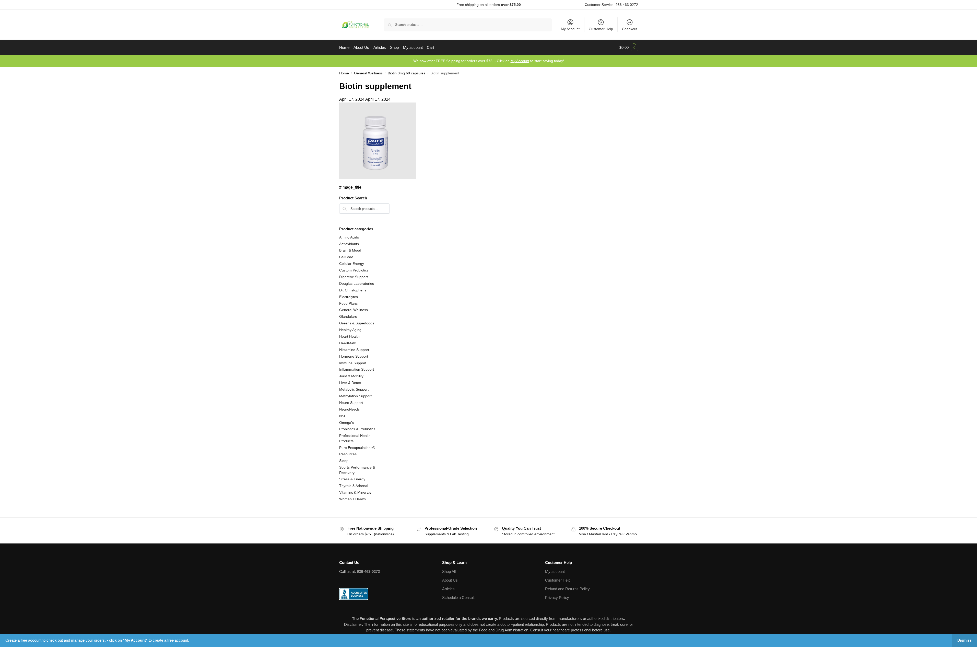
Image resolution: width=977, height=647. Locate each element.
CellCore (346, 257)
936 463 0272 (627, 5)
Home (344, 73)
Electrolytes (348, 297)
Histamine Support (354, 350)
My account (555, 571)
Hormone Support (353, 356)
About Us (450, 580)
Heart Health (349, 336)
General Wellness (368, 73)
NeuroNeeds (349, 409)
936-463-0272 (368, 571)
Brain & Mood (350, 250)
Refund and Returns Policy (567, 589)
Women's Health (352, 499)
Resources (348, 454)
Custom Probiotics (354, 270)
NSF (342, 416)
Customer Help (601, 29)
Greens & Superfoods (356, 323)
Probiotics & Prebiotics (357, 429)
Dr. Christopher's (352, 290)
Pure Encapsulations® (357, 448)
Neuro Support (351, 403)
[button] (628, 47)
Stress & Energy (352, 479)
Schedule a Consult (458, 597)
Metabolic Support (354, 389)
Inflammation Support (356, 369)
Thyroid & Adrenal (353, 486)
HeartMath (347, 343)
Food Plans (348, 303)
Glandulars (348, 316)
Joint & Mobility (351, 376)
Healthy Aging (350, 330)
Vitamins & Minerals (355, 492)
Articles (448, 589)
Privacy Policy (557, 597)
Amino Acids (349, 237)
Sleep (343, 461)
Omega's (346, 423)
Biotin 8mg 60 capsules (406, 73)
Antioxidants (349, 244)
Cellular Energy (351, 264)
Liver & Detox (350, 383)
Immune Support (352, 363)
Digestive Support (353, 277)
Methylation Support (355, 396)
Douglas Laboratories (356, 283)
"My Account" (135, 640)
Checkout (629, 29)
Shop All (449, 571)
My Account (570, 29)
